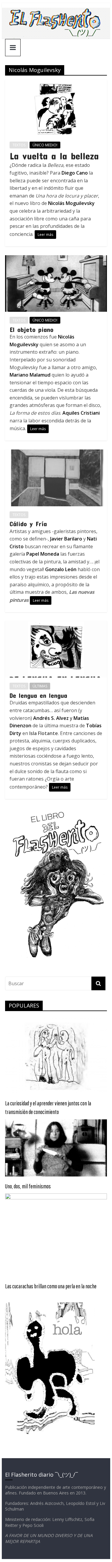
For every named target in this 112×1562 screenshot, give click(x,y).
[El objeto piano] (56, 259)
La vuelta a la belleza (54, 155)
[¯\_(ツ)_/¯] (56, 11)
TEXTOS (19, 145)
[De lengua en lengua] (56, 624)
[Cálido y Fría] (56, 453)
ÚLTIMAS (40, 686)
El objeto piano (31, 329)
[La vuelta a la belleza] (56, 83)
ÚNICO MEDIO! (45, 145)
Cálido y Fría (28, 523)
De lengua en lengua (38, 695)
